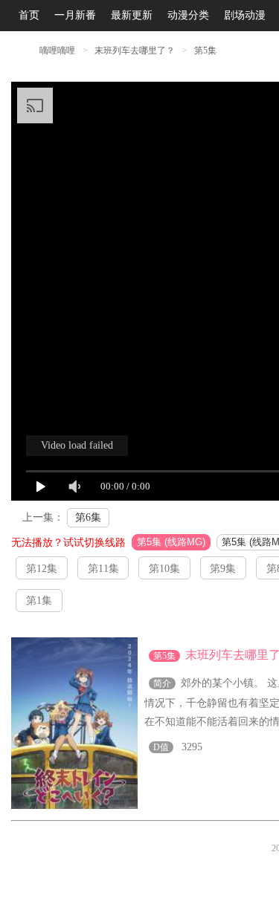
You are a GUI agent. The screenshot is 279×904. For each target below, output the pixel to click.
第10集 (164, 568)
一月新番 (75, 15)
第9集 (223, 568)
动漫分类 (188, 15)
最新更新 (132, 15)
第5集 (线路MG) (171, 541)
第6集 (88, 517)
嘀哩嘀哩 (57, 50)
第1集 (39, 600)
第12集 (41, 568)
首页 (29, 15)
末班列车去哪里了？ (135, 50)
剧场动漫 (245, 15)
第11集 (103, 568)
